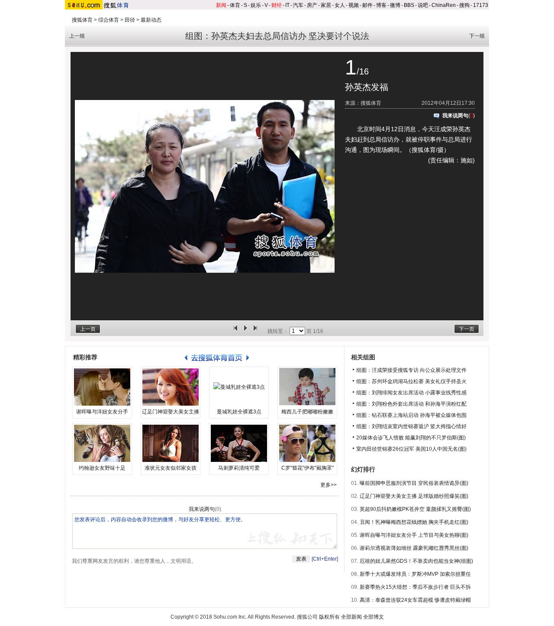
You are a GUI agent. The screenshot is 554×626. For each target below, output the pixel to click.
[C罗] (307, 443)
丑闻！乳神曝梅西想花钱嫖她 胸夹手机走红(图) (414, 522)
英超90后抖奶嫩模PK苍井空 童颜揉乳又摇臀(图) (415, 509)
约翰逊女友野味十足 (102, 468)
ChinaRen (444, 5)
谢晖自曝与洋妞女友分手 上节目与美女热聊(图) (414, 535)
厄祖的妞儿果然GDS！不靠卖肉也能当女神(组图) (416, 561)
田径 (130, 20)
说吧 (423, 5)
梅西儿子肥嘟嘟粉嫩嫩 (307, 412)
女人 (340, 5)
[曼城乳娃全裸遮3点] (238, 387)
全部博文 (373, 617)
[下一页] (255, 331)
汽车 (298, 5)
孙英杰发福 (366, 87)
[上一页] (235, 331)
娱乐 (256, 5)
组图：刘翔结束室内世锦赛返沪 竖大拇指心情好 (411, 426)
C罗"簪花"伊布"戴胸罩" (307, 468)
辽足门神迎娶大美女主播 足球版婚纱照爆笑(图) (414, 496)
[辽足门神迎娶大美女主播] (170, 387)
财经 (276, 5)
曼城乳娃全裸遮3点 (239, 412)
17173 (480, 5)
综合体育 (108, 20)
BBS (409, 5)
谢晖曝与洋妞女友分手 (102, 412)
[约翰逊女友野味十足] (102, 443)
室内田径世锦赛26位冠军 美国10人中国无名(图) (411, 449)
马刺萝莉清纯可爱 (239, 468)
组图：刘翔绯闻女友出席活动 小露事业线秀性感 (411, 393)
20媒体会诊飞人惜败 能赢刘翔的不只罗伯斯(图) (411, 438)
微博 (395, 5)
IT (287, 5)
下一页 (466, 329)
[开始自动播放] (245, 331)
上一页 (88, 329)
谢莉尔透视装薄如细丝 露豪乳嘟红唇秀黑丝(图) (414, 548)
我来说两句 (455, 116)
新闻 (221, 5)
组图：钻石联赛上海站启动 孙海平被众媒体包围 (411, 415)
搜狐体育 (82, 20)
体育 (235, 5)
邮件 (367, 5)
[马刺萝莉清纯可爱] (238, 443)
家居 (326, 5)
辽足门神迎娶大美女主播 (170, 412)
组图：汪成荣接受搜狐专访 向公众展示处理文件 (411, 370)
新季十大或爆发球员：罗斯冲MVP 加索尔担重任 (415, 574)
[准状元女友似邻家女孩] (170, 443)
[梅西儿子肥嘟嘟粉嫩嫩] (307, 387)
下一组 (477, 36)
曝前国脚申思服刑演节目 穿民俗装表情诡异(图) (414, 483)
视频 (353, 5)
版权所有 (329, 617)
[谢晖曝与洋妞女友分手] (102, 387)
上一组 (77, 36)
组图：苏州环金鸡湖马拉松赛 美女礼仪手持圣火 (411, 381)
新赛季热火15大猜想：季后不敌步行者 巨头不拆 (415, 587)
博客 (381, 5)
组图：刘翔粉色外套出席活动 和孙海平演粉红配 (411, 404)
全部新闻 (351, 617)
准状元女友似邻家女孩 (170, 468)
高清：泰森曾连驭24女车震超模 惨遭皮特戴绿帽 (415, 600)
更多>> (328, 485)
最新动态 (151, 20)
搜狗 (464, 5)
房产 (312, 5)
